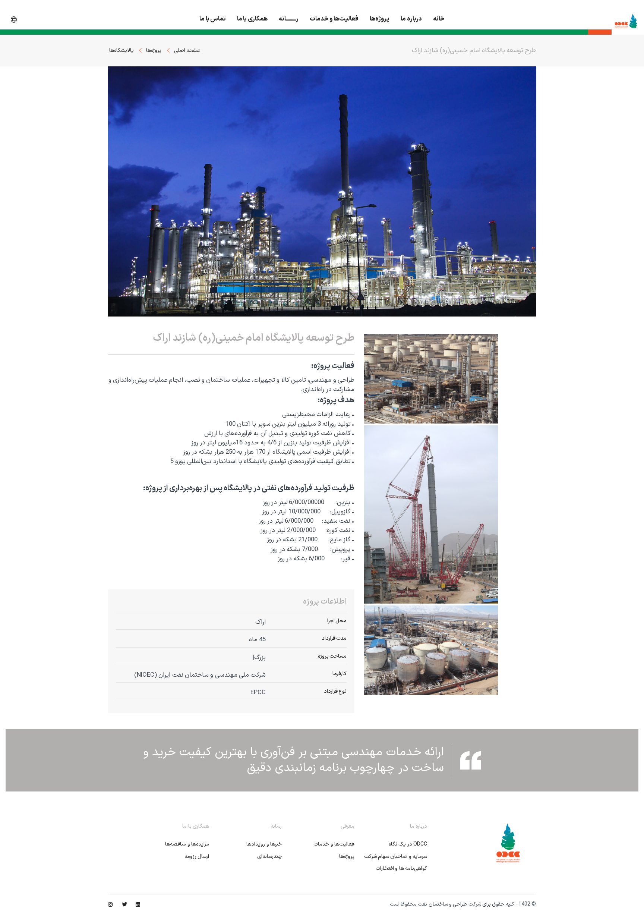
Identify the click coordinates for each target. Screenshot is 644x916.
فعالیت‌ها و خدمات (334, 18)
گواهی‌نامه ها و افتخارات (401, 868)
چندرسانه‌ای (269, 856)
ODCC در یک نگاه (408, 844)
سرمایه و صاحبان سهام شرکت (395, 856)
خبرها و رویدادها (264, 844)
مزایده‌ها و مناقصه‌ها (187, 844)
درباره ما (411, 18)
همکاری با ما (252, 18)
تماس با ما (212, 18)
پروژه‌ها (379, 18)
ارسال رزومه (196, 856)
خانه (439, 18)
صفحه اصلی (187, 50)
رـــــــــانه (289, 18)
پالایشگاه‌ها (121, 50)
